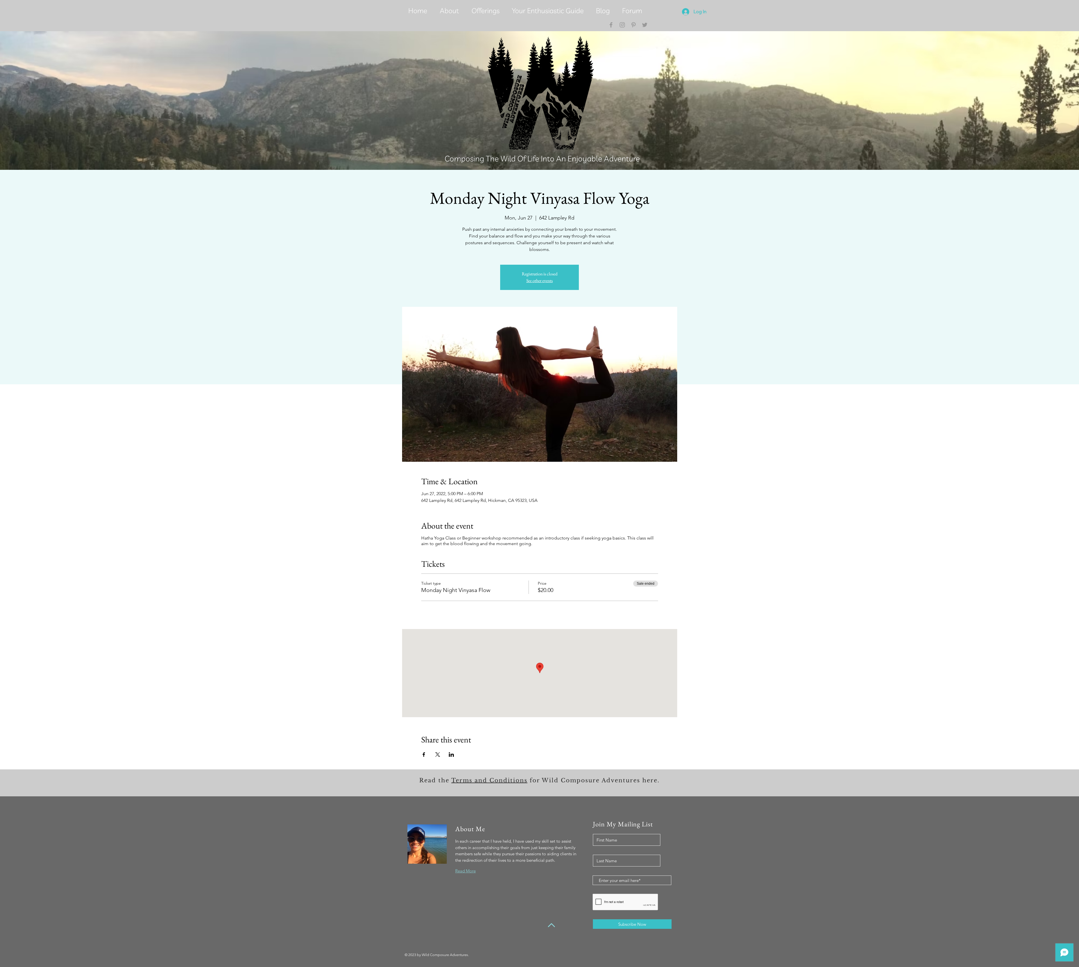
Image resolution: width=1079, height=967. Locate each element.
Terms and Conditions (489, 780)
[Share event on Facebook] (424, 754)
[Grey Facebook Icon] (611, 24)
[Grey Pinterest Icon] (633, 24)
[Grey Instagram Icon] (622, 24)
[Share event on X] (437, 754)
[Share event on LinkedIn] (451, 754)
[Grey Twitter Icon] (644, 24)
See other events (539, 281)
